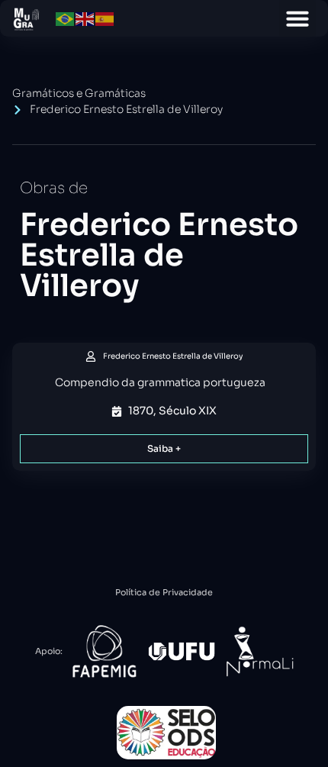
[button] (297, 18)
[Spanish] (105, 18)
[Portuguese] (66, 18)
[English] (85, 18)
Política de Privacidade (164, 592)
